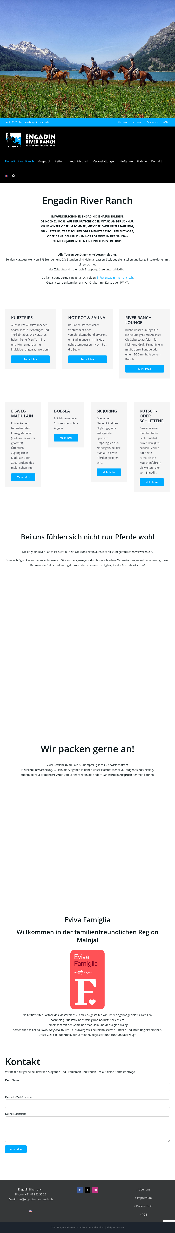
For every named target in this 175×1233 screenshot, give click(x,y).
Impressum (144, 1198)
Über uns (144, 1189)
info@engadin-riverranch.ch (38, 122)
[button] (13, 176)
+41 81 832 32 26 (35, 1194)
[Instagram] (95, 1190)
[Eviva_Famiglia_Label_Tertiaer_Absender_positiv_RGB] (87, 951)
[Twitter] (87, 1190)
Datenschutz (144, 1206)
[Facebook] (80, 1190)
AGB (144, 1214)
